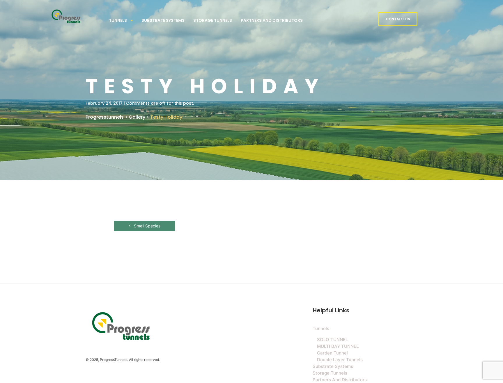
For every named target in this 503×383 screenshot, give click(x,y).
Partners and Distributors (272, 20)
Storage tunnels (212, 20)
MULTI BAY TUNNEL (338, 346)
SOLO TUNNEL (332, 339)
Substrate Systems (163, 20)
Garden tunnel (332, 353)
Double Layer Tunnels (340, 359)
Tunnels (118, 20)
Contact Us (398, 19)
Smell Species (146, 225)
